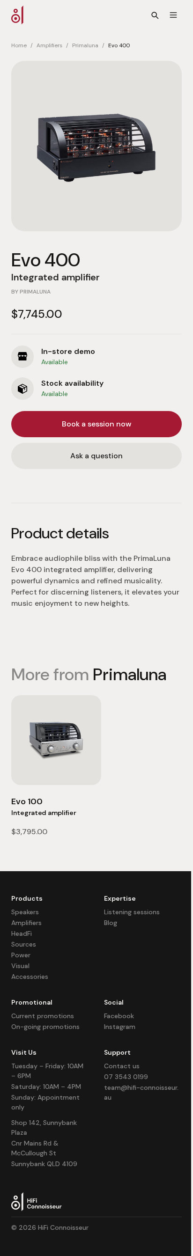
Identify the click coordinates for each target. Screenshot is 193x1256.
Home (19, 45)
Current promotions (42, 1016)
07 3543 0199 (126, 1076)
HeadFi (21, 933)
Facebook (119, 1016)
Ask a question (96, 456)
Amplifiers (49, 45)
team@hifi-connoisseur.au (141, 1092)
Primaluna (85, 45)
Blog (110, 922)
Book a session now (96, 424)
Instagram (119, 1026)
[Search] (154, 15)
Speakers (25, 912)
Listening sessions (132, 912)
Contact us (122, 1066)
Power (20, 955)
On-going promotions (45, 1026)
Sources (23, 944)
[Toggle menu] (173, 15)
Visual (20, 966)
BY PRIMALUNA (31, 291)
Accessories (29, 976)
